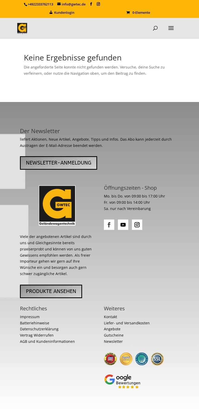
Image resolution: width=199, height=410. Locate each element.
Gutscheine (114, 335)
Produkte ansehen (51, 291)
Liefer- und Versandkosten (127, 322)
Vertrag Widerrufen (37, 335)
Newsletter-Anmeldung (58, 163)
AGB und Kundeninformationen (47, 341)
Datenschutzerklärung (39, 328)
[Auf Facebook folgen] (109, 225)
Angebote (112, 328)
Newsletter (113, 341)
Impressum (30, 316)
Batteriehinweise (34, 322)
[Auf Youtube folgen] (123, 225)
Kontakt (110, 316)
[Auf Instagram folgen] (137, 225)
